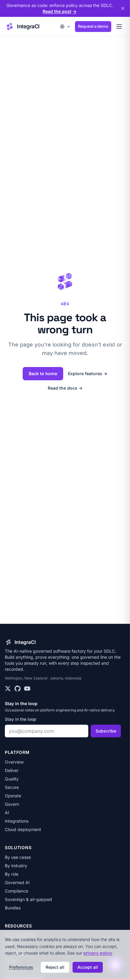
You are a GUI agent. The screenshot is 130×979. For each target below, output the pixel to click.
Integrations (16, 821)
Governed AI (17, 882)
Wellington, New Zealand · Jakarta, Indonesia (43, 678)
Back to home (43, 373)
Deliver (11, 770)
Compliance (16, 890)
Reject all (55, 967)
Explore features (87, 373)
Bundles (13, 907)
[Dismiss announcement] (123, 8)
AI (7, 812)
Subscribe (106, 730)
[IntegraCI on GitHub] (18, 689)
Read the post (59, 11)
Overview (14, 761)
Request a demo (93, 26)
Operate (13, 795)
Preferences (21, 967)
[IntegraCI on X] (8, 689)
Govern (12, 804)
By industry (16, 865)
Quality (12, 778)
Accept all (87, 967)
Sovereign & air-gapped (28, 899)
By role (11, 874)
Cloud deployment (23, 829)
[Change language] (65, 26)
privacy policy (97, 952)
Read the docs (65, 388)
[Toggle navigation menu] (119, 26)
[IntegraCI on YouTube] (27, 689)
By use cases (18, 857)
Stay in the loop (20, 719)
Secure (12, 787)
